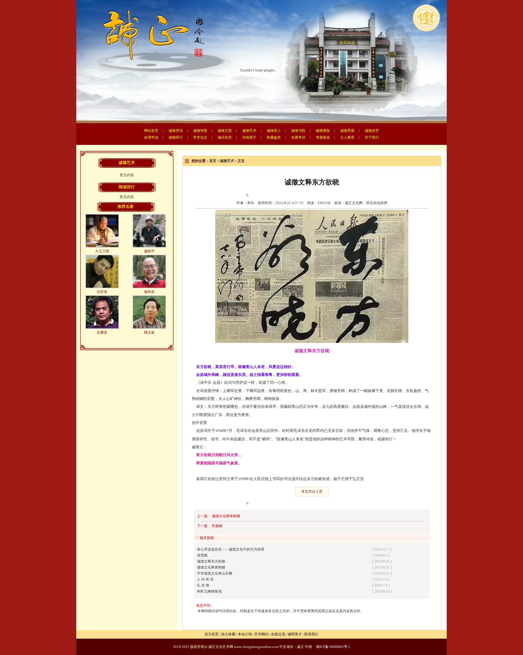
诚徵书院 (298, 130)
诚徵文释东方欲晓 (211, 561)
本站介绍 (245, 634)
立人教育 (347, 137)
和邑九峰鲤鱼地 (209, 591)
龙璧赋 (202, 555)
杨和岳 (149, 292)
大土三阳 (102, 251)
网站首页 (151, 130)
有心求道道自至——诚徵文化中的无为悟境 (230, 549)
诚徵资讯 (176, 130)
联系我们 (311, 634)
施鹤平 (149, 251)
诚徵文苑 (225, 130)
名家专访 (298, 137)
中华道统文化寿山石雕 (214, 573)
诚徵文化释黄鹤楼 (226, 516)
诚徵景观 (347, 130)
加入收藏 (228, 634)
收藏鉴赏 (274, 137)
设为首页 (212, 634)
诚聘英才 (295, 634)
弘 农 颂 (203, 585)
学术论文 (200, 137)
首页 (212, 161)
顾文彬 (149, 332)
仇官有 (102, 292)
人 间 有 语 (205, 579)
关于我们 (372, 137)
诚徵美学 (372, 130)
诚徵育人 (274, 130)
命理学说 (151, 137)
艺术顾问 (261, 634)
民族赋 (217, 526)
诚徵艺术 (249, 130)
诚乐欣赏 (225, 137)
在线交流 (278, 634)
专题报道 (323, 137)
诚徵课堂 (323, 130)
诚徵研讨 (176, 137)
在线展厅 (249, 137)
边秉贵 (102, 332)
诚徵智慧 (200, 130)
